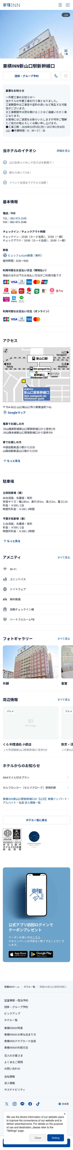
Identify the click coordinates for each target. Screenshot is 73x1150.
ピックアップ (12, 1013)
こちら (36, 937)
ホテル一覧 (29, 986)
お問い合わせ (12, 1068)
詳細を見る (63, 150)
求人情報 (9, 1083)
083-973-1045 (18, 218)
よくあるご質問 (13, 1062)
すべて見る (63, 557)
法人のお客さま (13, 1055)
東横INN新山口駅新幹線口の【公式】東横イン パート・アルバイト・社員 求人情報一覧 (36, 800)
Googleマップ (17, 412)
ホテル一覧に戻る (36, 820)
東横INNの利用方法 (16, 1047)
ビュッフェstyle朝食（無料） (25, 255)
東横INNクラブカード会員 (20, 1041)
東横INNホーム (11, 986)
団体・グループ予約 (26, 76)
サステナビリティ (14, 1089)
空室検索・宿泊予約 (16, 1000)
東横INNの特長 (13, 1028)
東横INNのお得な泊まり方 (20, 1034)
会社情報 (9, 1076)
